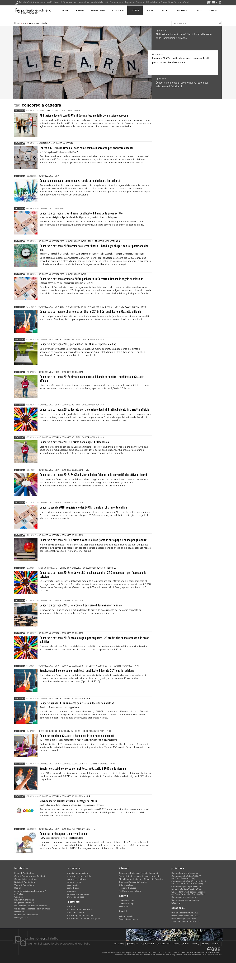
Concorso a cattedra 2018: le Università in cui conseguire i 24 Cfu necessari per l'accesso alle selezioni (93, 574)
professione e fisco (75, 896)
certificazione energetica (78, 894)
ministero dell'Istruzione (127, 307)
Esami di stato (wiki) (128, 919)
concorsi (118, 10)
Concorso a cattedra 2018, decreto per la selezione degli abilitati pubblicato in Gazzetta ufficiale (94, 409)
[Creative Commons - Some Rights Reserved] (118, 949)
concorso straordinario (100, 307)
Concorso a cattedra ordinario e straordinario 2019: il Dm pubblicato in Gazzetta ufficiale (90, 311)
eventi (80, 10)
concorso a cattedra (71, 110)
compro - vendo (74, 882)
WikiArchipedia (126, 916)
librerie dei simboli (75, 912)
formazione (98, 10)
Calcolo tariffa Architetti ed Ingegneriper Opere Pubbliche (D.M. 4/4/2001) (188, 892)
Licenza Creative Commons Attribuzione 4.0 (201, 952)
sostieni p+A (163, 943)
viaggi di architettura (76, 879)
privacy (195, 943)
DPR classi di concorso (121, 666)
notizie (135, 10)
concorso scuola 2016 (72, 698)
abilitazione (53, 110)
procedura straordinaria (107, 241)
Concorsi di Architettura (25, 879)
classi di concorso (48, 731)
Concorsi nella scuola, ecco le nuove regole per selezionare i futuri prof (182, 84)
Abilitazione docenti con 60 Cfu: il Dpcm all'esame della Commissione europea (184, 36)
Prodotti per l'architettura (26, 914)
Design (17, 888)
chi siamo (119, 943)
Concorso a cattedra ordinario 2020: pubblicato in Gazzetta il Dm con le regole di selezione (91, 278)
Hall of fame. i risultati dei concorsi (30, 905)
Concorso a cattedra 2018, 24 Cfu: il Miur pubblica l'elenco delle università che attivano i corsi (93, 474)
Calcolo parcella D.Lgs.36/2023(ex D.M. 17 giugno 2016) (186, 877)
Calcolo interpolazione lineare (185, 900)
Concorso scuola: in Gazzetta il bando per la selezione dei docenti (77, 735)
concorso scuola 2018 (93, 339)
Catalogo (18, 896)
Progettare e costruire (24, 902)
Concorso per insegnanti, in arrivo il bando (64, 833)
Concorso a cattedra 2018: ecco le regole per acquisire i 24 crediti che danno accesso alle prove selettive (94, 639)
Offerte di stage (126, 885)
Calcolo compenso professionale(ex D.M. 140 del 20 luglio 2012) (186, 887)
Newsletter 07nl (126, 900)
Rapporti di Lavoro (127, 888)
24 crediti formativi (48, 568)
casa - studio (73, 885)
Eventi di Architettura (24, 873)
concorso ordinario (76, 241)
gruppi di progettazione (77, 873)
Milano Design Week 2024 (183, 918)
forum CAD (72, 906)
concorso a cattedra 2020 (51, 208)
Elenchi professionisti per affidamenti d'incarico (141, 879)
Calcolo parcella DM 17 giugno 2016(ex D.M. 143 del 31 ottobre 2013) (188, 882)
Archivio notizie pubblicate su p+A (30, 891)
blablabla (71, 891)
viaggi (150, 10)
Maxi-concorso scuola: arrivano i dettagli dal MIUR (68, 801)
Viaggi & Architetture (24, 885)
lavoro (165, 10)
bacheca (182, 10)
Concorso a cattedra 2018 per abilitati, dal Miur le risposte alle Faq (78, 344)
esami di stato (73, 888)
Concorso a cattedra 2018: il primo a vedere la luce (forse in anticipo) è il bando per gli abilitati (94, 540)
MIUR (90, 241)
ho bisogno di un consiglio (79, 876)
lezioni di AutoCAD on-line (79, 909)
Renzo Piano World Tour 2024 (185, 915)
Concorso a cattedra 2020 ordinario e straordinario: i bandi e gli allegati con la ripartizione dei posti (94, 247)
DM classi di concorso (96, 666)
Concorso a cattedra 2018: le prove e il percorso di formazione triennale (81, 605)
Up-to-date (161, 30)
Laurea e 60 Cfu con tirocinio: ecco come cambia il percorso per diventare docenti (180, 60)
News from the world (24, 899)
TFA (94, 829)
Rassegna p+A (21, 917)
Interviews (19, 911)
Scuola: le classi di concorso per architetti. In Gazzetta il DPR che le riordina (83, 768)
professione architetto (33, 10)
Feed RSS (123, 906)
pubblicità (132, 943)
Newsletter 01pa (126, 903)
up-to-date (29, 13)
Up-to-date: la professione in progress (32, 908)
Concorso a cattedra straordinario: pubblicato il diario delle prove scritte (81, 213)
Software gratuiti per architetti (80, 915)
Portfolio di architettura (130, 891)
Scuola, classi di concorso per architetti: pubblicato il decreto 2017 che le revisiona (87, 670)
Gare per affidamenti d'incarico (133, 882)
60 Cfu (42, 110)
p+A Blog (18, 894)
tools (198, 10)
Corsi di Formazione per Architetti (29, 876)
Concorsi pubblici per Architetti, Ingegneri (138, 873)
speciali (213, 10)
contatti (216, 943)
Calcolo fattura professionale (184, 873)
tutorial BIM (176, 903)
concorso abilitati (71, 339)
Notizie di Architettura (24, 882)
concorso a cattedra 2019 (51, 307)
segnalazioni (147, 943)
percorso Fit (113, 568)
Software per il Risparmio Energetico (83, 918)
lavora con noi (180, 943)
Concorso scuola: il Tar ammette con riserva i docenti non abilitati (77, 703)
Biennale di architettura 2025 (184, 912)
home (65, 10)
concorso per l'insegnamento (76, 829)
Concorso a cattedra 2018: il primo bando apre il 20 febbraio (74, 442)
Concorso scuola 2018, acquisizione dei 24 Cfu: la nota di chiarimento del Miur (84, 507)
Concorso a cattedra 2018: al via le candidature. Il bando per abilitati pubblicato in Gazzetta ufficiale (92, 378)
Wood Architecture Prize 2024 (185, 921)
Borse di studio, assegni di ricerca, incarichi (139, 876)
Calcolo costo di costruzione (184, 897)
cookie (205, 943)
